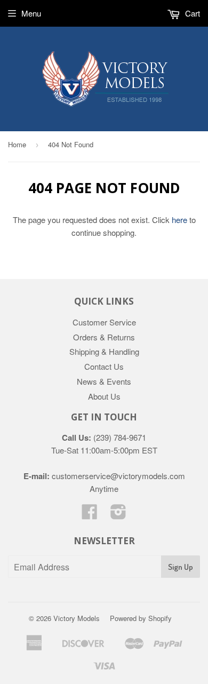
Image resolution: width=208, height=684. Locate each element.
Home (17, 144)
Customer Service (104, 322)
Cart (191, 13)
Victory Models (76, 618)
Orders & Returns (104, 337)
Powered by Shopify (141, 618)
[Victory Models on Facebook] (90, 514)
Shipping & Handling (104, 351)
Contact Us (104, 366)
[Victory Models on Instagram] (118, 514)
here (179, 219)
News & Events (104, 381)
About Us (104, 396)
